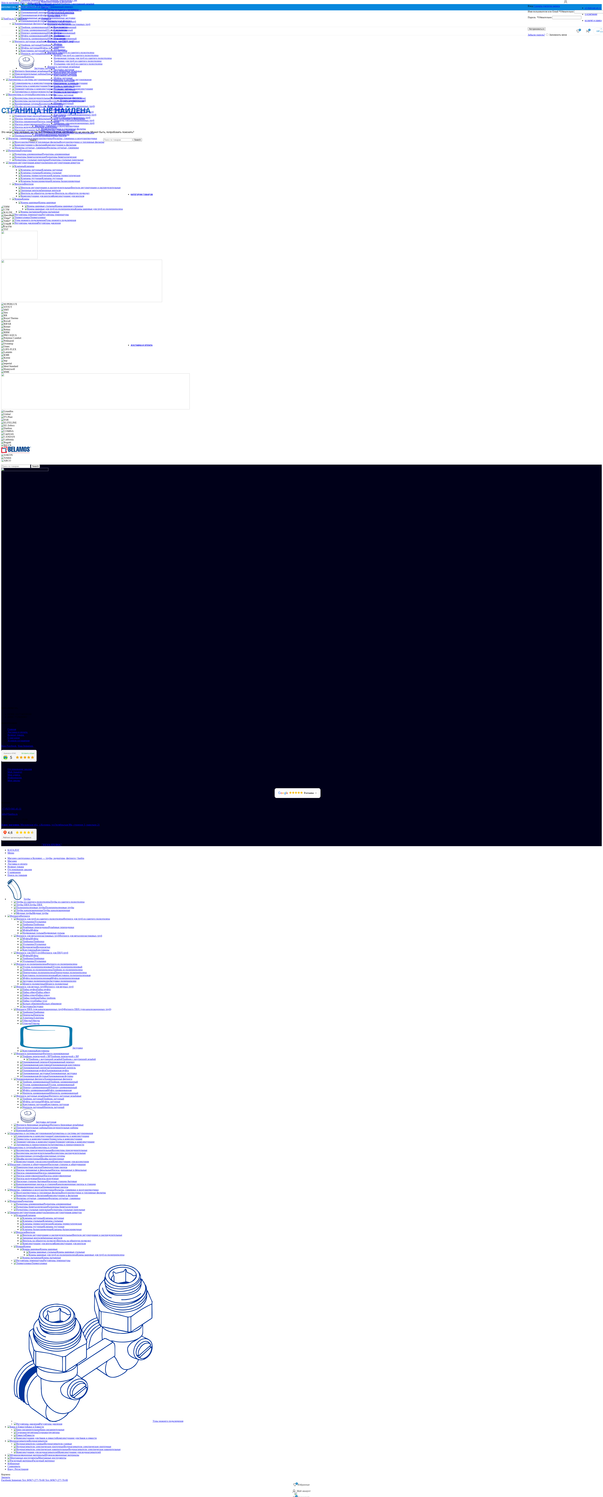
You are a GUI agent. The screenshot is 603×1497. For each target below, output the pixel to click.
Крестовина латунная (55, 50)
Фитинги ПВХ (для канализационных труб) (87, 1009)
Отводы (35, 1023)
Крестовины (42, 950)
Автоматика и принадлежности (66, 91)
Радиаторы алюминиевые (56, 154)
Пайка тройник (47, 998)
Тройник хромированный (62, 27)
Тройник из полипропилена (68, 969)
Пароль (540, 17)
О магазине (14, 737)
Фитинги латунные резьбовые (63, 41)
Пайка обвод (43, 992)
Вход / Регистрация (18, 1469)
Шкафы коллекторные (50, 106)
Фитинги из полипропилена (62, 964)
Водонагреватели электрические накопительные (94, 1449)
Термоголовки (38, 217)
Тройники (38, 924)
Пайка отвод (43, 995)
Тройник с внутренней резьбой (77, 4)
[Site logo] (7, 18)
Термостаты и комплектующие (64, 86)
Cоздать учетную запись (547, 6)
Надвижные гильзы (54, 933)
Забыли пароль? (536, 34)
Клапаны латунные (52, 169)
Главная (12, 729)
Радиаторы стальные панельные (66, 159)
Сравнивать (14, 1466)
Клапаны (29, 166)
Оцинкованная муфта (55, 15)
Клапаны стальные (51, 172)
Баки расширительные (52, 1429)
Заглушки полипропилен (62, 981)
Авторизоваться (536, 29)
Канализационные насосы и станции (74, 132)
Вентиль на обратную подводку (72, 193)
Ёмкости (30, 1435)
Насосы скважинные (48, 121)
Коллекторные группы (51, 103)
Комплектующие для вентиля (68, 196)
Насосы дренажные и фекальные (67, 118)
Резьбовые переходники (61, 927)
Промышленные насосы (54, 135)
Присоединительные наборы (61, 74)
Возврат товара (16, 735)
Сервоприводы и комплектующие (69, 83)
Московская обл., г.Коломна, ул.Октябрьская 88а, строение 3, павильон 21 (50, 824)
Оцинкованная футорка (59, 20)
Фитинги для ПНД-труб (55, 952)
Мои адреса (14, 774)
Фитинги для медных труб (59, 986)
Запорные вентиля (51, 190)
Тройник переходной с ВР (65, 1056)
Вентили (29, 184)
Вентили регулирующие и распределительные (96, 187)
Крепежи (29, 76)
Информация (15, 777)
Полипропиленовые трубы (59, 907)
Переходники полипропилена (71, 972)
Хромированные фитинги (57, 23)
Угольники (40, 921)
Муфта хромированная (58, 35)
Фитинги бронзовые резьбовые (65, 71)
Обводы (35, 1020)
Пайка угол (41, 1000)
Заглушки (38, 1006)
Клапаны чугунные (52, 178)
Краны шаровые (47, 202)
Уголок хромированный (60, 30)
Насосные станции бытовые (60, 130)
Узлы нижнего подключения (60, 220)
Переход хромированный (61, 33)
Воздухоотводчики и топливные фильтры (82, 142)
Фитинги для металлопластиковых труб (80, 935)
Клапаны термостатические (65, 175)
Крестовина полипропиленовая (73, 975)
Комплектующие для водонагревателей (80, 1452)
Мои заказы (14, 780)
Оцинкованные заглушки (61, 18)
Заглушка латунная (44, 68)
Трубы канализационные (56, 910)
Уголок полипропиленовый (67, 966)
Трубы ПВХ (35, 904)
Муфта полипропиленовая (65, 978)
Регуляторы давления (49, 223)
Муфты (34, 930)
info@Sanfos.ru (10, 814)
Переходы (38, 1015)
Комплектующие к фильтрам (61, 145)
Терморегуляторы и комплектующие (73, 88)
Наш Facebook (9, 746)
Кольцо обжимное (52, 1003)
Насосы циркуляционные (55, 124)
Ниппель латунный (52, 53)
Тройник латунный (52, 45)
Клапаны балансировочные (65, 181)
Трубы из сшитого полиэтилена (67, 901)
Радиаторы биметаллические (61, 157)
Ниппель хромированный (63, 38)
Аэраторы (38, 1017)
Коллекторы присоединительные (68, 98)
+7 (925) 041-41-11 (11, 808)
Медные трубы (40, 913)
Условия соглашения (19, 740)
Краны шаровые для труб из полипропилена (99, 209)
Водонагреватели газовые (58, 1443)
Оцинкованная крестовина (64, 9)
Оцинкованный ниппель (61, 12)
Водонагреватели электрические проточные (87, 1446)
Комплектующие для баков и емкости (77, 1438)
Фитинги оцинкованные (56, 1053)
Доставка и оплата (18, 732)
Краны (25, 199)
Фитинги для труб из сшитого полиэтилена (86, 918)
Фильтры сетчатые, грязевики (63, 147)
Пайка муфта (44, 989)
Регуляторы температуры (55, 214)
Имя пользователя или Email (551, 11)
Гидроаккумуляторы (49, 1432)
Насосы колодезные (46, 127)
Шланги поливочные (56, 983)
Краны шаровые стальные (69, 206)
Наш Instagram (26, 746)
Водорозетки (43, 947)
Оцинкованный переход (60, 6)
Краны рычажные (49, 211)
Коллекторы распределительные (66, 101)
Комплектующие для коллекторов (69, 109)
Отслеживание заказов (20, 769)
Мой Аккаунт (15, 772)
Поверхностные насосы (53, 115)
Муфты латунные (49, 47)
